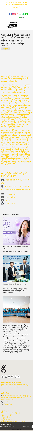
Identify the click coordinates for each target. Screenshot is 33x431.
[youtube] (16, 14)
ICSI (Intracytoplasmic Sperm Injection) (10, 413)
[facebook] (10, 14)
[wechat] (26, 14)
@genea (8, 200)
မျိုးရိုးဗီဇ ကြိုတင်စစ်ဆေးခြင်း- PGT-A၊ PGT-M (13, 421)
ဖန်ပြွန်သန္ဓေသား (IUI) (6, 415)
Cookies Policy (6, 428)
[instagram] (13, 14)
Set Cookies (25, 426)
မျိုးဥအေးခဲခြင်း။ (5, 417)
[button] (17, 10)
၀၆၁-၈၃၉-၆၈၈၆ (7, 404)
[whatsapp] (23, 14)
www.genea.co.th (10, 194)
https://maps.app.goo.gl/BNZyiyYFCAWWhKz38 (15, 189)
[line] (20, 14)
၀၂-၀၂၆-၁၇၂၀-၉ (7, 402)
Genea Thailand (10, 197)
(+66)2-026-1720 (10, 180)
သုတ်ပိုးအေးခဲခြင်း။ (6, 419)
